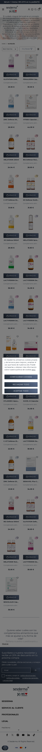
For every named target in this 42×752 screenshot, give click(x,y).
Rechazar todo (21, 384)
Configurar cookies (21, 377)
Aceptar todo (21, 391)
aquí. (34, 370)
